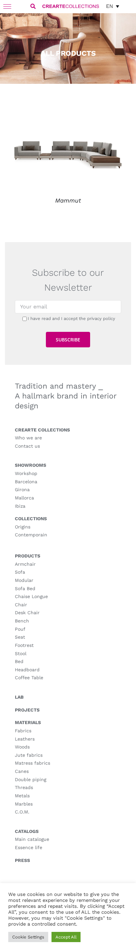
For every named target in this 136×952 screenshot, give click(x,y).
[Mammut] (68, 114)
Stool (20, 653)
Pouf (20, 629)
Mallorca (24, 497)
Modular (24, 580)
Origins (22, 526)
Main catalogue (32, 839)
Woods (22, 746)
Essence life (28, 847)
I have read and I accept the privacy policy (71, 318)
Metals (22, 795)
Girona (22, 489)
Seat (20, 637)
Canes (22, 771)
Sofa (20, 572)
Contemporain (31, 534)
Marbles (24, 804)
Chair (21, 604)
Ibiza (20, 506)
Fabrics (23, 730)
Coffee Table (29, 677)
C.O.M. (22, 811)
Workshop (26, 473)
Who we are (28, 437)
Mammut (68, 200)
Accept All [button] (66, 937)
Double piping (30, 779)
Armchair (25, 564)
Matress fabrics (32, 763)
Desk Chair (27, 612)
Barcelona (26, 481)
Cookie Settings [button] (28, 937)
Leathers (25, 739)
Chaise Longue (31, 596)
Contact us (27, 446)
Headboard (27, 669)
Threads (24, 787)
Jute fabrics (29, 755)
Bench (22, 620)
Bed (19, 661)
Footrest (24, 645)
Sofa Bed (25, 588)
